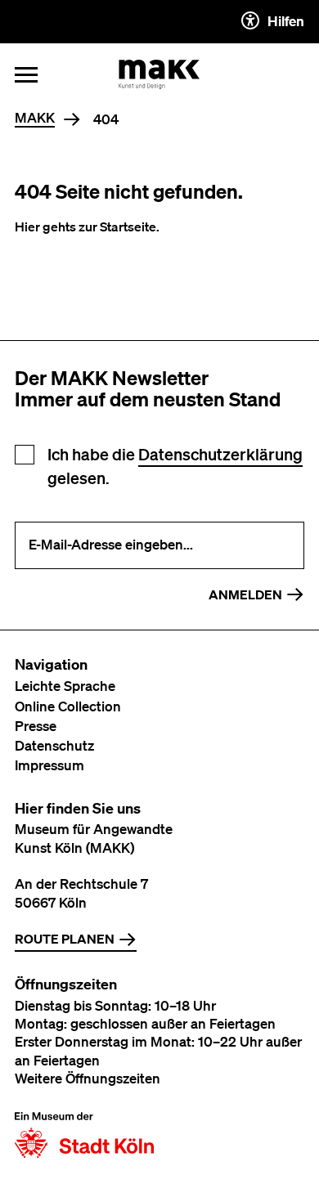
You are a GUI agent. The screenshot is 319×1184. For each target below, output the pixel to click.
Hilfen (285, 20)
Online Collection (68, 706)
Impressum (49, 765)
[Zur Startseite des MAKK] (159, 74)
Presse (35, 725)
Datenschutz (54, 745)
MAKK (35, 118)
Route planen (65, 939)
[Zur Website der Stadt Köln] (84, 1135)
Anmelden (245, 594)
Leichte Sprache (65, 685)
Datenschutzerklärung (220, 454)
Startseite (128, 226)
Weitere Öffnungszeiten (87, 1078)
